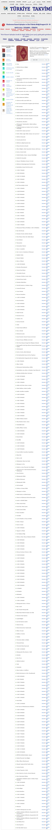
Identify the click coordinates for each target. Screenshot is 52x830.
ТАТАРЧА (35, 4)
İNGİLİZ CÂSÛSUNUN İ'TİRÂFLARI (9, 90)
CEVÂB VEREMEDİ (8, 85)
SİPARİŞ (33, 15)
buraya (40, 48)
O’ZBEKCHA (48, 29)
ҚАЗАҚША (26, 29)
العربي (33, 1)
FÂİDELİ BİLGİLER (8, 60)
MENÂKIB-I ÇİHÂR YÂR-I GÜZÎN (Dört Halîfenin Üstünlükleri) (9, 110)
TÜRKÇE (40, 4)
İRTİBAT (19, 15)
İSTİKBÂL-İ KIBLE (21, 13)
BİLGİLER (35, 13)
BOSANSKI (18, 1)
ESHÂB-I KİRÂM (10, 77)
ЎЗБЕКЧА (22, 4)
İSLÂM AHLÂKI (9, 72)
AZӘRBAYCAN (4, 1)
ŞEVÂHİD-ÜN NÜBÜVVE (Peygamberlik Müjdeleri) (9, 104)
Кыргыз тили (29, 4)
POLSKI (43, 1)
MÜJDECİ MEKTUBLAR (9, 55)
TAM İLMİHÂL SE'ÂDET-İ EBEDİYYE (9, 50)
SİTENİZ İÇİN (29, 13)
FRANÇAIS (13, 29)
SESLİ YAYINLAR (26, 15)
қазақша (39, 1)
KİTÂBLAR (49, 13)
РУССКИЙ (12, 4)
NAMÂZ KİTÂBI (9, 99)
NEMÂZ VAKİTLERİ (11, 13)
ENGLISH (24, 1)
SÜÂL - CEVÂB (42, 13)
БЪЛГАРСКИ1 (12, 1)
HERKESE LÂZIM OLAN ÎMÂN (10, 68)
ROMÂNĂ (49, 1)
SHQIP (17, 4)
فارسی (29, 1)
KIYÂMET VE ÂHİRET (9, 81)
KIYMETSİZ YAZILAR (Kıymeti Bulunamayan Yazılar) (10, 94)
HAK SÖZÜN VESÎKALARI (9, 64)
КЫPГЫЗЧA (33, 29)
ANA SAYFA (3, 13)
